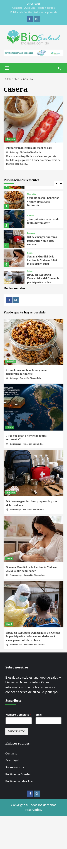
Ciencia (30, 215)
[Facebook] (30, 19)
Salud (30, 253)
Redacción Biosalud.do (30, 152)
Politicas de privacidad (46, 12)
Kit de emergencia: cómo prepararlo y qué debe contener (42, 240)
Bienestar (10, 139)
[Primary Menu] (7, 67)
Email (40, 714)
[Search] (59, 68)
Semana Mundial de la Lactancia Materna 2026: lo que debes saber (42, 260)
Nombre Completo (18, 714)
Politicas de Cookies (21, 12)
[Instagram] (37, 19)
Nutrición (31, 194)
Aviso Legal (30, 8)
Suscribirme (16, 731)
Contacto (17, 8)
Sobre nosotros (46, 8)
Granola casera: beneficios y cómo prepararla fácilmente (43, 201)
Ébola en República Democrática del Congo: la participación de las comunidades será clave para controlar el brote (43, 282)
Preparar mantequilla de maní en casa (29, 147)
